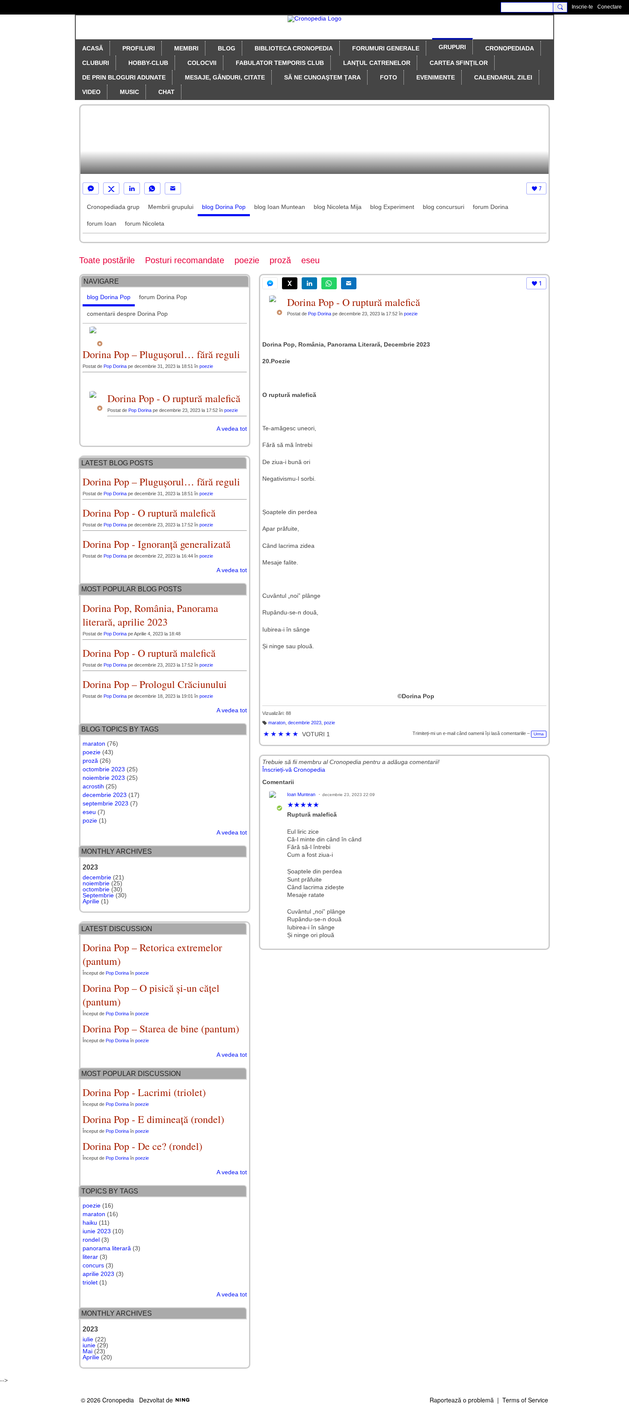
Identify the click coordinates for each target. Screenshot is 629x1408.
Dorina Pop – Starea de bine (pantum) (161, 1028)
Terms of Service (525, 1400)
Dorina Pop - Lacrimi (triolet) (144, 1092)
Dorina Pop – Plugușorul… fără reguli (161, 354)
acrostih (93, 786)
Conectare (609, 7)
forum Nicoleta (144, 223)
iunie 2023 (97, 1231)
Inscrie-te (582, 7)
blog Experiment (392, 206)
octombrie (96, 889)
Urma (539, 734)
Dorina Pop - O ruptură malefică (353, 302)
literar (90, 1256)
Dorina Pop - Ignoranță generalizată (157, 544)
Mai (87, 1351)
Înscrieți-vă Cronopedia (293, 769)
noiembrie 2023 (104, 777)
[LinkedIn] (132, 188)
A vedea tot (232, 429)
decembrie (97, 877)
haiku (90, 1222)
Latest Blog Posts (117, 463)
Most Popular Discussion (131, 1073)
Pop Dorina (319, 313)
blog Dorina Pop (224, 206)
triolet (90, 1282)
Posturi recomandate (184, 260)
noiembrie (96, 883)
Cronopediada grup (113, 206)
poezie (246, 260)
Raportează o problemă (462, 1400)
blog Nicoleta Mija (338, 206)
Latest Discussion (116, 928)
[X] (111, 188)
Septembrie (98, 895)
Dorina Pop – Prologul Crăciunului (155, 684)
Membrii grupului (170, 206)
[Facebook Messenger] (91, 188)
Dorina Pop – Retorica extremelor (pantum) (152, 954)
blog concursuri (443, 206)
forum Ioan (101, 223)
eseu (310, 260)
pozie (329, 722)
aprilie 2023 (98, 1273)
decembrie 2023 (304, 722)
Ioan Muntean (301, 794)
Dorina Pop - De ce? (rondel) (142, 1146)
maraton (276, 722)
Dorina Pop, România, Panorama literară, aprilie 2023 (150, 615)
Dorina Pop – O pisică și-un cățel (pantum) (151, 994)
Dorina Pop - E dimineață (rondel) (153, 1119)
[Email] (173, 188)
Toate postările (107, 260)
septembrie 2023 (105, 803)
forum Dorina (490, 206)
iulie (88, 1339)
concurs (93, 1265)
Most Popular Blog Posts (131, 589)
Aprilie (91, 901)
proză (280, 260)
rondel (91, 1239)
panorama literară (107, 1248)
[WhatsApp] (152, 188)
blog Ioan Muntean (279, 206)
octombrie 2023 (104, 769)
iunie (89, 1345)
